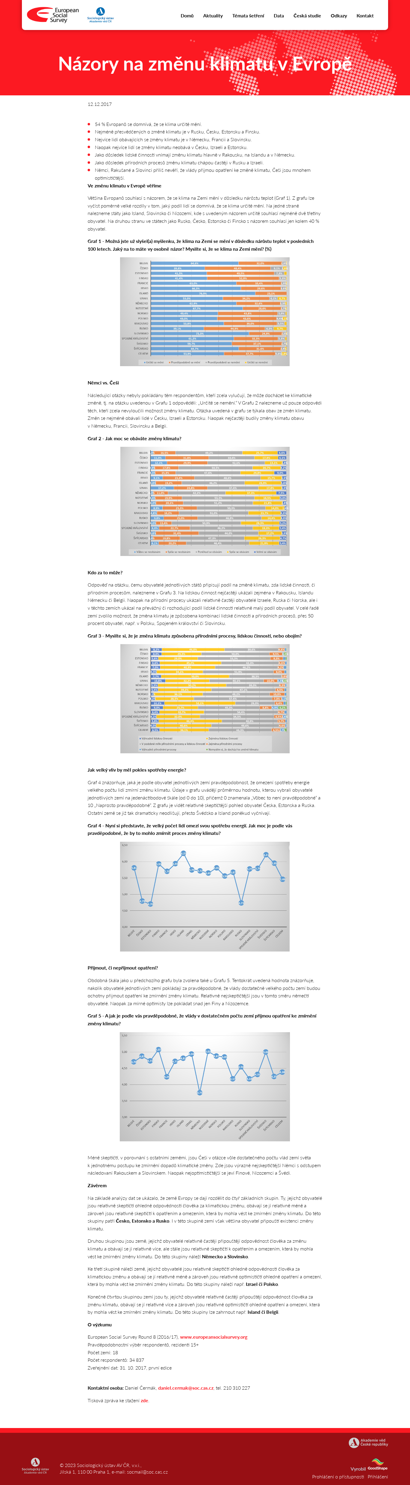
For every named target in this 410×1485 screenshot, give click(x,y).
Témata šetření (248, 15)
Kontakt (365, 15)
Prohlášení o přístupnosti (338, 1476)
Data (279, 15)
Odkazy (339, 15)
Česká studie (307, 15)
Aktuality (213, 15)
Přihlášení (378, 1476)
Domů (187, 15)
